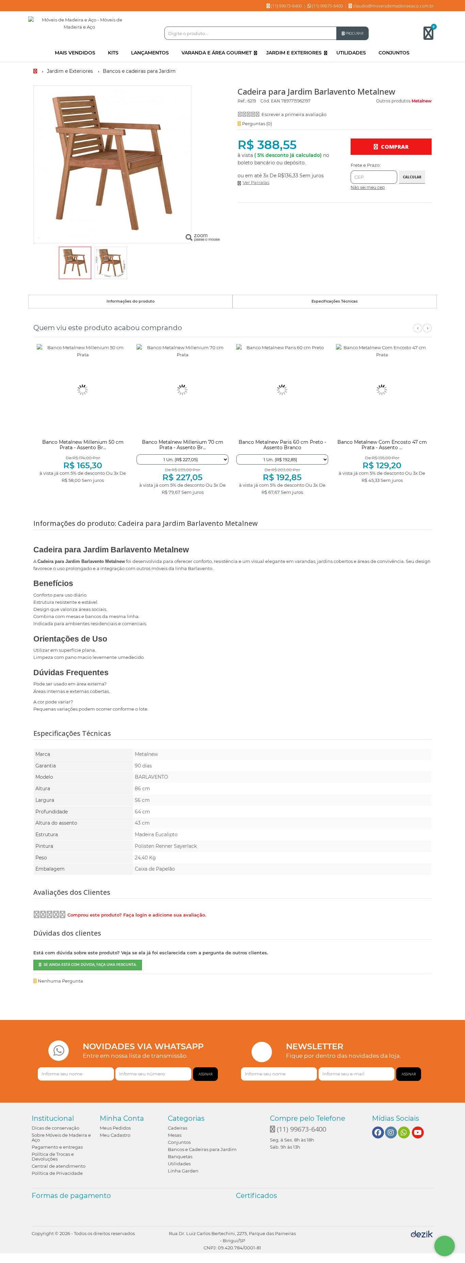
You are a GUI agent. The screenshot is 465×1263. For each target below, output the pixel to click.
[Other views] (38, 264)
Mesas (174, 1135)
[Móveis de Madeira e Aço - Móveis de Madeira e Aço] (79, 23)
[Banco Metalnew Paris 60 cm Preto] (282, 390)
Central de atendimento (58, 1166)
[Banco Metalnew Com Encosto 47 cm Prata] (382, 390)
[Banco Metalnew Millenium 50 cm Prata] (83, 390)
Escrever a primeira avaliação (293, 114)
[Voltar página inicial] (35, 71)
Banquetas (180, 1156)
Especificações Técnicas (334, 301)
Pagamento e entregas (57, 1147)
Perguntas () (256, 123)
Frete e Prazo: (366, 165)
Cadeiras (177, 1128)
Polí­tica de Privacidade (57, 1173)
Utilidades (179, 1163)
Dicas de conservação (55, 1128)
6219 (251, 100)
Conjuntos (179, 1142)
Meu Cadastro (115, 1135)
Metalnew (422, 100)
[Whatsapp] (404, 1132)
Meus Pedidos (115, 1128)
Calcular (412, 177)
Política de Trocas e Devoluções (53, 1156)
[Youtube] (418, 1132)
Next (427, 332)
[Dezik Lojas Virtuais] (421, 1233)
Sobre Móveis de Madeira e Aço (61, 1137)
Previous (417, 332)
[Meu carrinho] (432, 36)
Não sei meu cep (368, 187)
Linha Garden (183, 1170)
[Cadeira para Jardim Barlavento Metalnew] (75, 263)
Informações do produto (131, 301)
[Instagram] (391, 1132)
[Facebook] (377, 1132)
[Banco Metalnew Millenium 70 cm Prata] (182, 390)
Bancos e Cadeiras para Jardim (202, 1149)
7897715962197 (295, 100)
